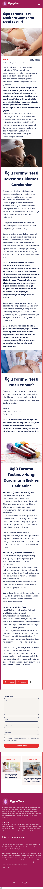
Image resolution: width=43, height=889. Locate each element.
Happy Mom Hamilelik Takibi (10, 844)
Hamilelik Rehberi (24, 846)
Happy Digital (26, 883)
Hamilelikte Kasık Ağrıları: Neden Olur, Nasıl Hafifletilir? (11, 776)
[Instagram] (4, 867)
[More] (30, 682)
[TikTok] (9, 867)
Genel (5, 60)
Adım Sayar (34, 846)
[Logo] (10, 3)
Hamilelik (15, 846)
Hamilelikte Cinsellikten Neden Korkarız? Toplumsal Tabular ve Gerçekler (32, 781)
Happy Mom (5, 849)
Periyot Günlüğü (15, 849)
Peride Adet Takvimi (26, 844)
